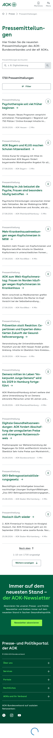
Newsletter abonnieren (26, 623)
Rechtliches (9, 688)
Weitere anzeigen (25, 563)
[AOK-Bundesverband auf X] (3, 715)
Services (7, 671)
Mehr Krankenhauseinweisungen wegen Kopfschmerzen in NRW (21, 236)
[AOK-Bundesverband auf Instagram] (11, 715)
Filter (28, 86)
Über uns (8, 663)
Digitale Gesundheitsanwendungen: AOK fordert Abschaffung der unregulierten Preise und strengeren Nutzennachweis (22, 431)
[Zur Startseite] (9, 4)
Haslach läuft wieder (16, 517)
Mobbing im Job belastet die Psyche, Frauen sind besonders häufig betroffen (22, 191)
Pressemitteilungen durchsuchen (15, 60)
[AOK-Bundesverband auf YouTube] (19, 715)
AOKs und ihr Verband (15, 696)
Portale (7, 680)
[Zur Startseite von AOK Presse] (3, 14)
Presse (12, 14)
